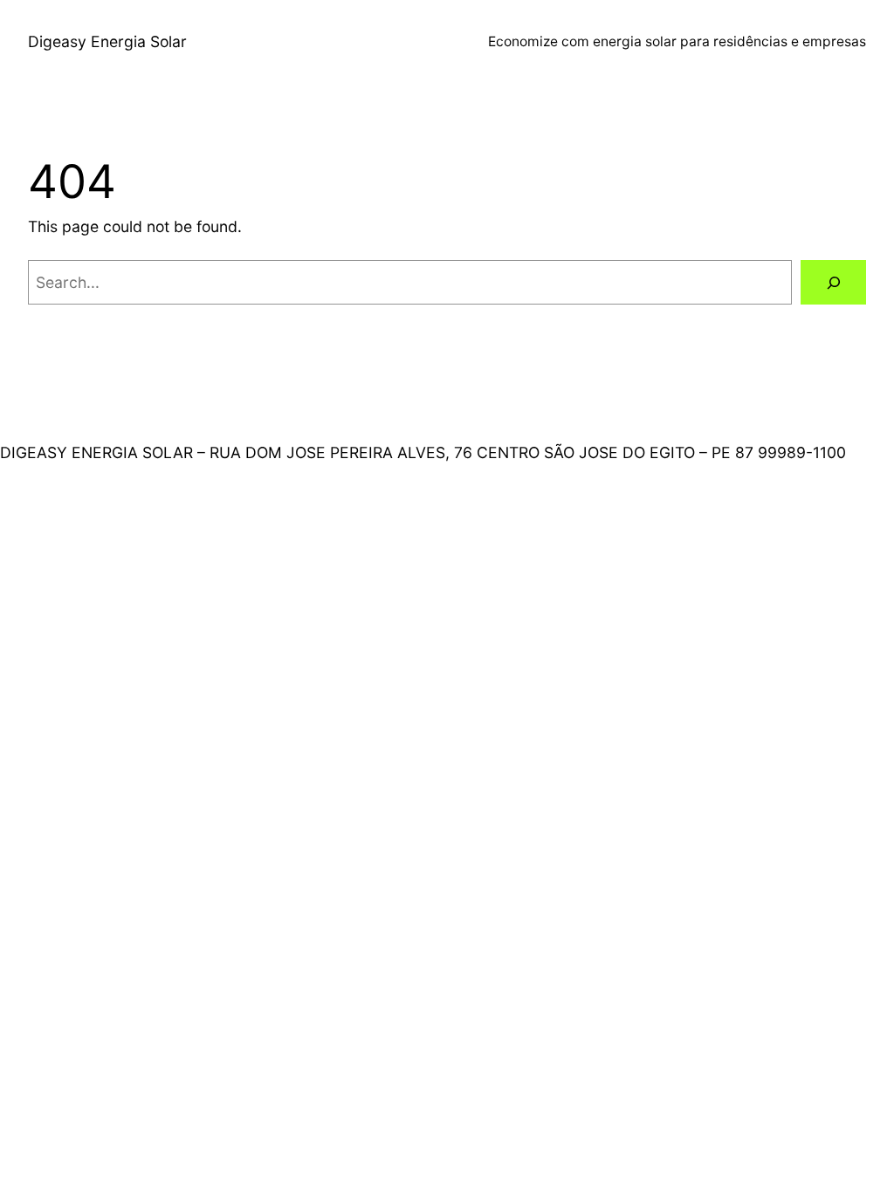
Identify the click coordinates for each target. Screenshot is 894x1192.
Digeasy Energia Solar (107, 41)
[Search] (833, 282)
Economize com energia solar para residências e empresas (677, 41)
